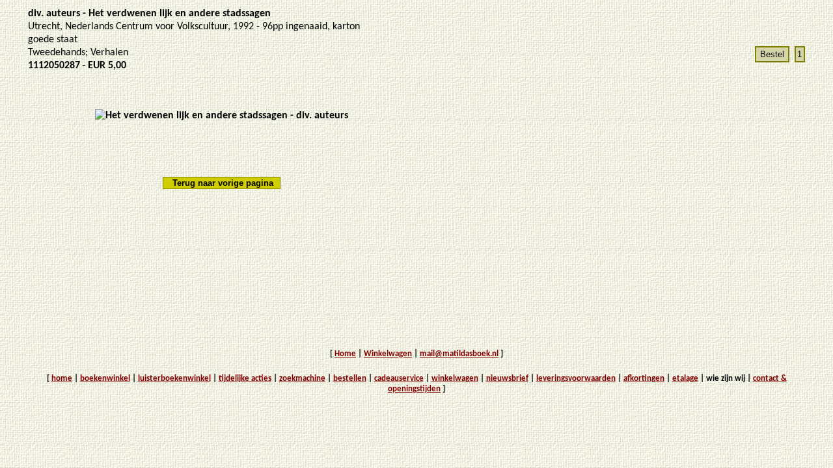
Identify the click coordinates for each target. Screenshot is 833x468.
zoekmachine (302, 378)
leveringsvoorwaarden (576, 378)
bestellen (349, 378)
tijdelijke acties (245, 378)
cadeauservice (399, 378)
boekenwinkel (105, 378)
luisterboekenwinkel (174, 378)
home (61, 378)
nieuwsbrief (507, 378)
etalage (685, 378)
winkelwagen (454, 378)
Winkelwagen (388, 354)
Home (345, 354)
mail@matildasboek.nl (459, 354)
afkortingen (643, 378)
